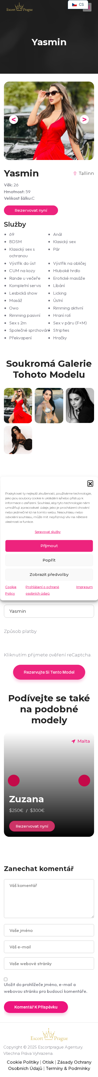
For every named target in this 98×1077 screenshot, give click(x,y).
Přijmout (49, 545)
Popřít (49, 560)
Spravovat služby (48, 532)
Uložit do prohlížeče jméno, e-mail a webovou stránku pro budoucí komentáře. (46, 988)
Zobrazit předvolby (49, 574)
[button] (90, 483)
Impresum (84, 587)
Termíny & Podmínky (68, 1068)
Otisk (48, 1062)
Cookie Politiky (23, 1062)
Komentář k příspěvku (35, 1007)
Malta (83, 741)
